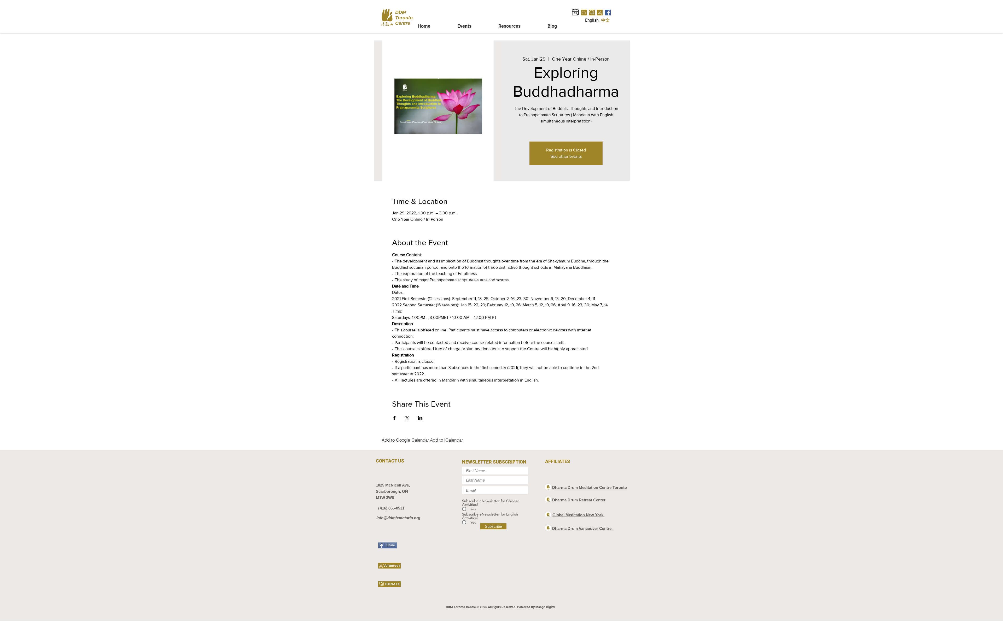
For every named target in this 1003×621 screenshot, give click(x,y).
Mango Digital (545, 607)
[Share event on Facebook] (394, 418)
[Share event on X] (407, 418)
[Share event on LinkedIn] (420, 418)
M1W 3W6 (385, 497)
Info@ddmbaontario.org (398, 517)
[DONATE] (592, 12)
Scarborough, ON (392, 491)
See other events (566, 156)
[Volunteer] (600, 12)
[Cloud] (584, 12)
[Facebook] (608, 12)
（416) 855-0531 (390, 508)
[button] (473, 26)
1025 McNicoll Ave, (393, 485)
